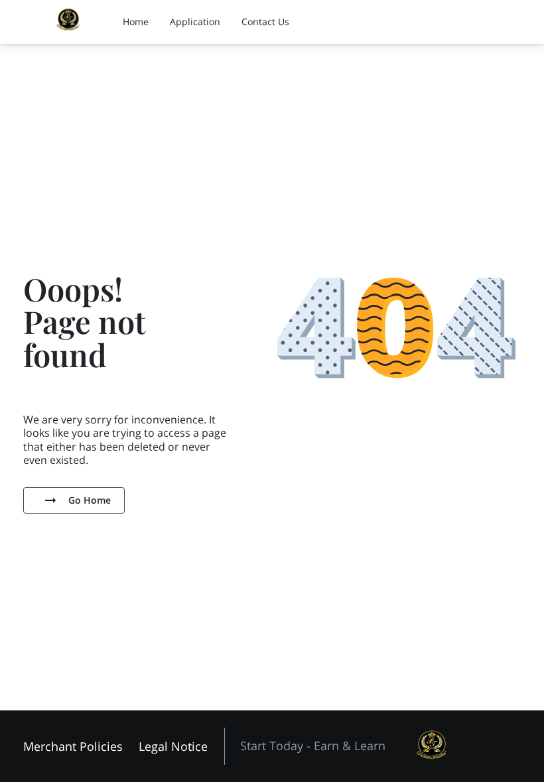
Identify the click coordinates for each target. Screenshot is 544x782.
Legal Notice (173, 746)
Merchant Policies (73, 746)
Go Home (89, 500)
